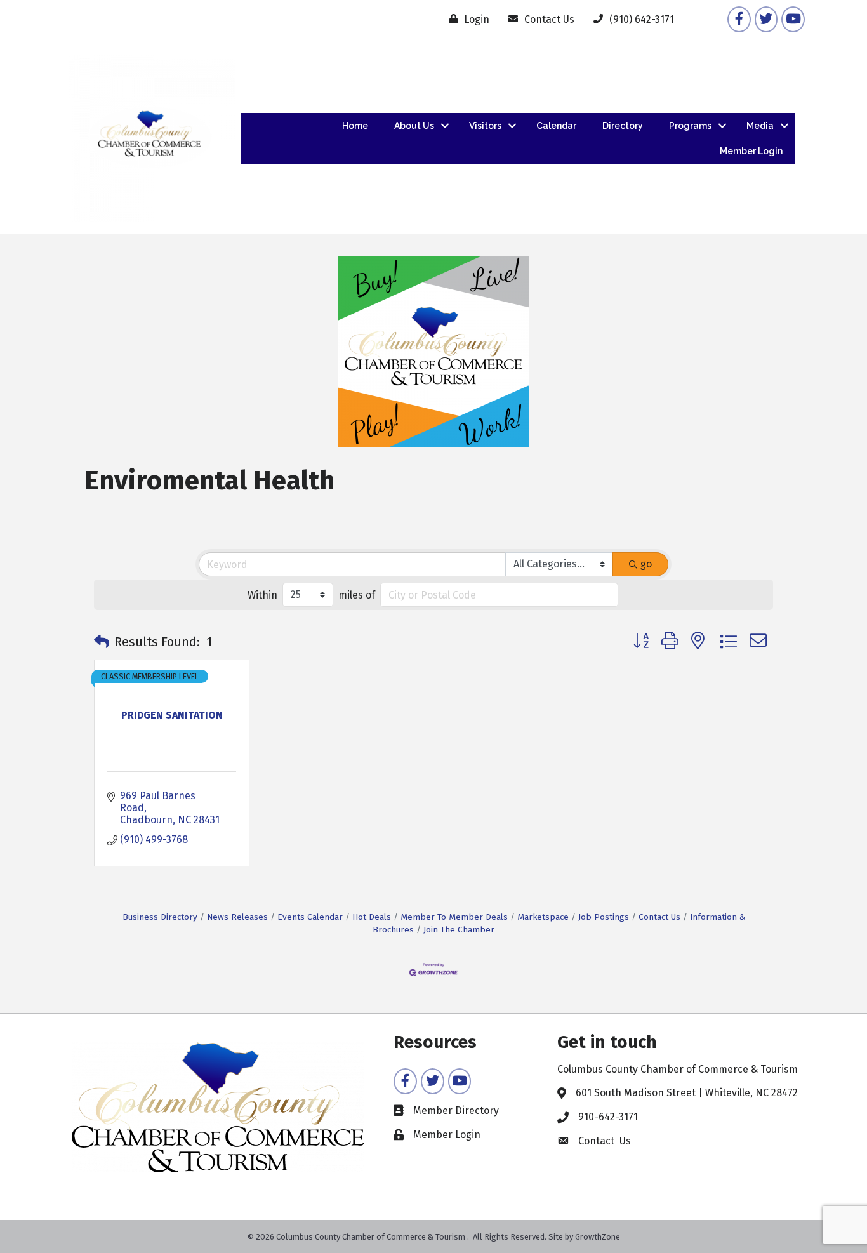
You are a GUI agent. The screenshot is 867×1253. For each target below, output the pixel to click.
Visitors (485, 126)
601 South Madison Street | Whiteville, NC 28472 (687, 1093)
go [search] (646, 564)
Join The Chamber (458, 929)
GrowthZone (597, 1237)
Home (355, 126)
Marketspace (543, 917)
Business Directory (159, 917)
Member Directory (456, 1110)
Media (760, 126)
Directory (622, 126)
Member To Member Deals (454, 917)
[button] (101, 641)
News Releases (237, 917)
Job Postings (603, 917)
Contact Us (659, 917)
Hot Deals (371, 917)
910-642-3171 (608, 1117)
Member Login (751, 151)
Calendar (556, 126)
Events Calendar (310, 917)
